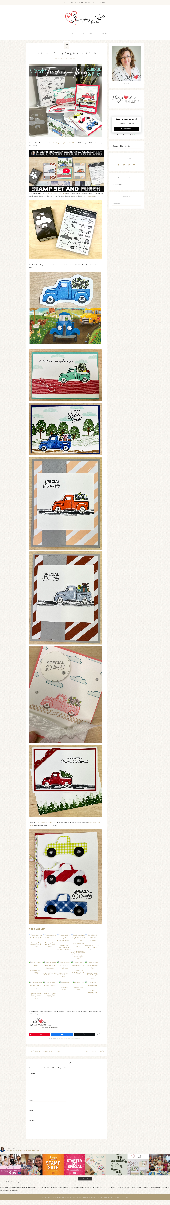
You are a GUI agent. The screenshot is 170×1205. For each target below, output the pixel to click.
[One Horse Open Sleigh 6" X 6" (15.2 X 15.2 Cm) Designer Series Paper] (78, 946)
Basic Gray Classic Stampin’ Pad (50, 994)
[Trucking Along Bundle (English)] (36, 938)
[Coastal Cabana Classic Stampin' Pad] (92, 968)
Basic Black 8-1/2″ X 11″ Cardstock (92, 946)
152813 (78, 989)
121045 (92, 949)
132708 (78, 973)
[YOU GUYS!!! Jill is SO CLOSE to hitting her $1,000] (117, 1164)
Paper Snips (64, 987)
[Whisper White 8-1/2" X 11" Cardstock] (64, 968)
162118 (78, 958)
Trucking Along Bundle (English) (36, 944)
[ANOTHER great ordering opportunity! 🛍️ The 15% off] (53, 1164)
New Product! (69, 1038)
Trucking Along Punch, (44, 822)
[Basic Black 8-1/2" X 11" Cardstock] (92, 940)
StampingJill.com (85, 18)
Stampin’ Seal (78, 987)
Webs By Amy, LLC (122, 1197)
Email (31, 1110)
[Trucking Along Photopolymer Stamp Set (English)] (64, 940)
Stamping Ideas (79, 1038)
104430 (92, 994)
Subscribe (126, 129)
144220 (36, 973)
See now (102, 2)
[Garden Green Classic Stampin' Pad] (36, 988)
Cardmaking (61, 1038)
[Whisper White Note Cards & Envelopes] (50, 968)
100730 (64, 976)
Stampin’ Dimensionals (92, 991)
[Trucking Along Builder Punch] (50, 938)
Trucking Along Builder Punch (50, 944)
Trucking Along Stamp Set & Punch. (65, 143)
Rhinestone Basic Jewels (36, 971)
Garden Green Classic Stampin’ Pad (36, 995)
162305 (50, 946)
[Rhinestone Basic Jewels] (36, 965)
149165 (50, 996)
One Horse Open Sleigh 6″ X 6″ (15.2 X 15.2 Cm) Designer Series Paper (78, 954)
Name (31, 1100)
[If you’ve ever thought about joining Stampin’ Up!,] (10, 1164)
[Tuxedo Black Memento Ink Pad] (78, 965)
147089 (36, 998)
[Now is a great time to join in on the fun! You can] (74, 1164)
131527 (50, 976)
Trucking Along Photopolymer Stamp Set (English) (64, 947)
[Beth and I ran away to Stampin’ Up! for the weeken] (31, 1164)
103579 (64, 989)
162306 (36, 946)
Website (32, 1120)
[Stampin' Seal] (78, 982)
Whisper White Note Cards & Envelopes (50, 974)
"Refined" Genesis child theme (87, 1197)
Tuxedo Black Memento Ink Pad (78, 971)
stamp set (90, 196)
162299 (64, 951)
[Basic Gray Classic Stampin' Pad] (50, 988)
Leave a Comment (71, 58)
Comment (33, 1073)
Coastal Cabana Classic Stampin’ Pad (92, 975)
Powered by (121, 135)
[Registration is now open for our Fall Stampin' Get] (138, 1164)
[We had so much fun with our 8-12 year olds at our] (159, 1164)
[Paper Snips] (64, 982)
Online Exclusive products (57, 193)
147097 (92, 978)
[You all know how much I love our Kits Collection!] (95, 1164)
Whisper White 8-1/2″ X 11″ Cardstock (64, 974)
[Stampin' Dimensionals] (92, 985)
